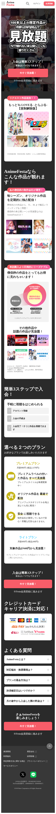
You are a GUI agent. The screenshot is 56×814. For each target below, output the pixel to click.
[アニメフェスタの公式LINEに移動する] (33, 776)
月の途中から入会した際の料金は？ (25, 701)
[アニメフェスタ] (10, 3)
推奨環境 (7, 751)
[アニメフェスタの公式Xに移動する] (23, 775)
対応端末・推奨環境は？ (19, 670)
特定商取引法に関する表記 (14, 761)
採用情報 (31, 756)
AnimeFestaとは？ (16, 659)
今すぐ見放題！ (28, 73)
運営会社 (31, 751)
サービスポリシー (10, 766)
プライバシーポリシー (36, 761)
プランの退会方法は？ (18, 680)
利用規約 (7, 756)
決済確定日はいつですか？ (20, 690)
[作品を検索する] (28, 3)
